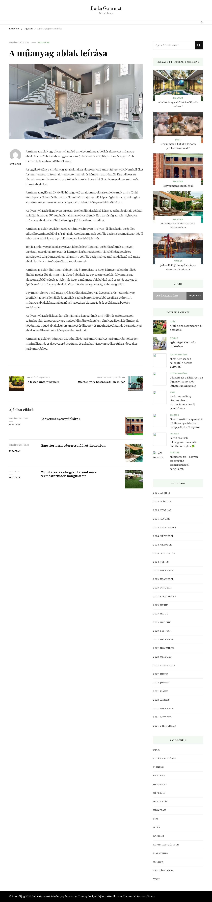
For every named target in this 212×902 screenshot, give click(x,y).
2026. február (162, 510)
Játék (178, 140)
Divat (172, 392)
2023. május (160, 613)
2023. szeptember (164, 596)
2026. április (161, 493)
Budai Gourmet (106, 8)
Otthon (158, 862)
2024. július (161, 562)
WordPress (148, 896)
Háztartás (160, 801)
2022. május (160, 691)
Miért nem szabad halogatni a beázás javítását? (181, 362)
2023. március (162, 622)
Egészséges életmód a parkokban (183, 344)
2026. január (161, 519)
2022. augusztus (164, 665)
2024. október (162, 545)
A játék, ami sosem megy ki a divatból (186, 327)
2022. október (162, 657)
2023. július (160, 605)
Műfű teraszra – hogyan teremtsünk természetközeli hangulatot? (68, 474)
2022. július (161, 674)
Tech (156, 879)
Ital (156, 819)
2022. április (161, 700)
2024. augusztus (164, 553)
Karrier (158, 836)
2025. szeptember (164, 527)
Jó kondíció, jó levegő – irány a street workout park (178, 267)
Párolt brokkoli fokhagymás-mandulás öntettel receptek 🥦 (183, 442)
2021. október (162, 717)
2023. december (163, 570)
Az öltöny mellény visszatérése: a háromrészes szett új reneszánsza (182, 402)
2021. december (163, 708)
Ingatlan (44, 42)
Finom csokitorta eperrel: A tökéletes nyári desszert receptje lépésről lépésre (186, 423)
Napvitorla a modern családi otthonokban (73, 445)
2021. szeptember (164, 726)
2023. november (163, 579)
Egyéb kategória (178, 355)
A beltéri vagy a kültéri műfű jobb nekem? (178, 104)
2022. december (163, 639)
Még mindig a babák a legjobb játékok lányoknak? (178, 146)
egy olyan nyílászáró (62, 151)
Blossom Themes (122, 896)
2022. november (163, 648)
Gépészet (159, 793)
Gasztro (174, 415)
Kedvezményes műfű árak (60, 419)
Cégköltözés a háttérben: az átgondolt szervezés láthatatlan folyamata (186, 381)
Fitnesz (178, 261)
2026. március (162, 501)
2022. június (161, 682)
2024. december (163, 536)
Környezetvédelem (166, 844)
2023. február (162, 631)
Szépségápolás (163, 870)
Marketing (160, 853)
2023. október (162, 588)
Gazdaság (160, 784)
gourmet (15, 164)
